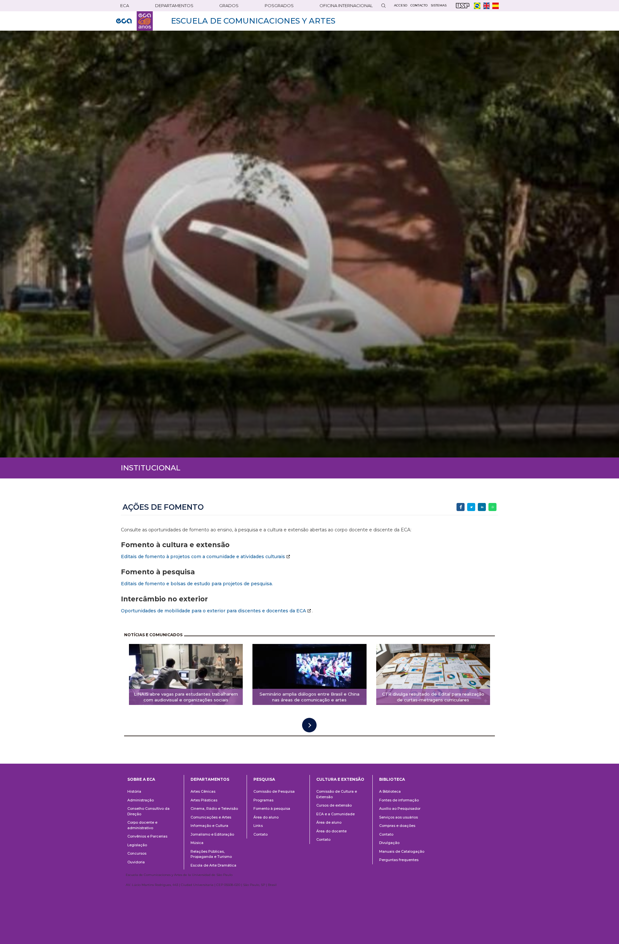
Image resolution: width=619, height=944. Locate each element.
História (134, 791)
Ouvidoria (136, 862)
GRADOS (229, 5)
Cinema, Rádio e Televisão (214, 808)
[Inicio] (134, 21)
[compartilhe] (461, 507)
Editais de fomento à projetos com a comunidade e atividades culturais (203, 556)
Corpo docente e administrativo (142, 825)
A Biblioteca (390, 791)
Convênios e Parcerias (147, 836)
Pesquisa (264, 779)
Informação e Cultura (209, 825)
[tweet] (471, 507)
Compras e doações (397, 825)
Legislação (137, 845)
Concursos (136, 853)
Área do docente (331, 831)
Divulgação (389, 842)
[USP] (462, 5)
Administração (140, 800)
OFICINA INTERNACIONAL (346, 5)
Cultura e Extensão (340, 779)
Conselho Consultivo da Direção (148, 811)
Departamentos (210, 779)
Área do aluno (266, 817)
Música (197, 842)
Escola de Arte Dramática (213, 865)
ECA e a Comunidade (335, 814)
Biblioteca (392, 779)
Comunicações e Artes (211, 817)
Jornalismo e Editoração (212, 834)
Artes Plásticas (204, 800)
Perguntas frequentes (398, 860)
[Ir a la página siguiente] (309, 725)
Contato (260, 834)
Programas (263, 800)
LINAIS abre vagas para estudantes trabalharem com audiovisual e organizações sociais (186, 697)
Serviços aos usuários (398, 817)
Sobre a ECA (141, 779)
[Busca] (383, 6)
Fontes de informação (399, 800)
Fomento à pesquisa (271, 808)
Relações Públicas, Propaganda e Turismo (211, 854)
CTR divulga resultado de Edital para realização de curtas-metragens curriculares (433, 697)
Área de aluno (328, 822)
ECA (124, 5)
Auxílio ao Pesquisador (399, 808)
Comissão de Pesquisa (274, 791)
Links (258, 825)
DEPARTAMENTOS (174, 5)
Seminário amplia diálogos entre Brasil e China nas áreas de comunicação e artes (309, 697)
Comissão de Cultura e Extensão (336, 794)
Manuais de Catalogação (401, 851)
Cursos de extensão (334, 805)
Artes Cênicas (203, 791)
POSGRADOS (279, 5)
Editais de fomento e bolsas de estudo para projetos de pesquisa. (197, 584)
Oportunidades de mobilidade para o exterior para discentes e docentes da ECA (213, 611)
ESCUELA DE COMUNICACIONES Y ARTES (253, 20)
